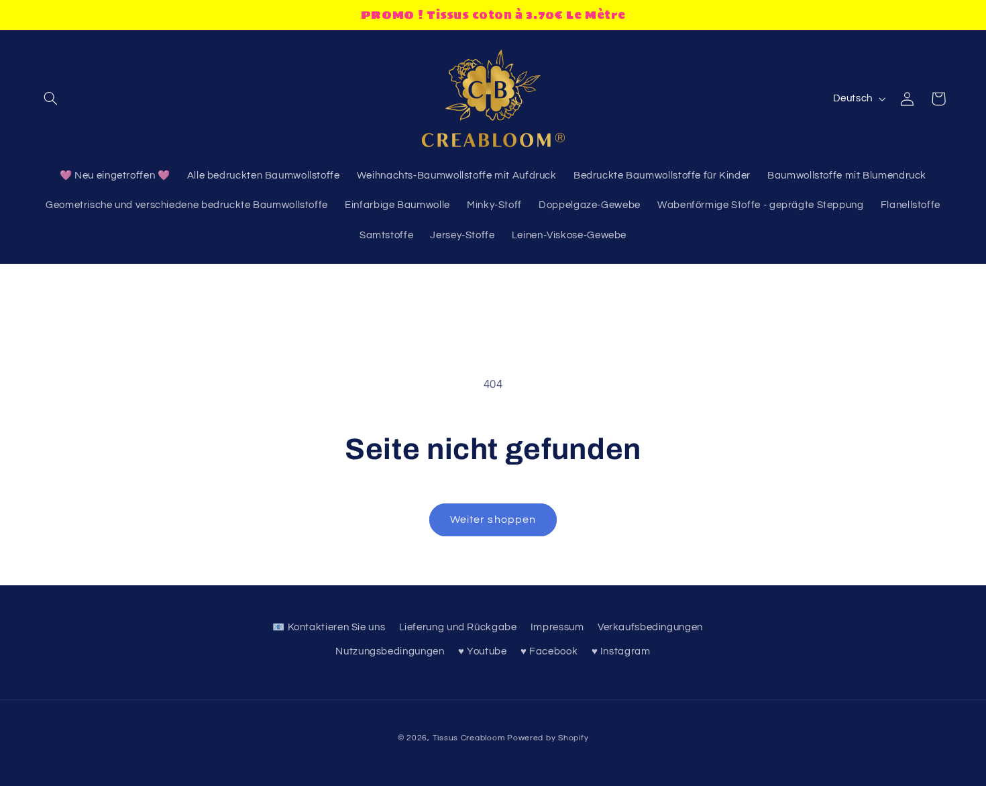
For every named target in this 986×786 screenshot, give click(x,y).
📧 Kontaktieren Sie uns (328, 627)
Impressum (557, 627)
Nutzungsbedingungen (389, 651)
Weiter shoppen (493, 519)
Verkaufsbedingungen (650, 627)
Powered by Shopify (547, 738)
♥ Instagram (621, 651)
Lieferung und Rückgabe (458, 627)
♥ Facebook (549, 651)
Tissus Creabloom (470, 738)
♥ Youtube (482, 651)
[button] (51, 98)
